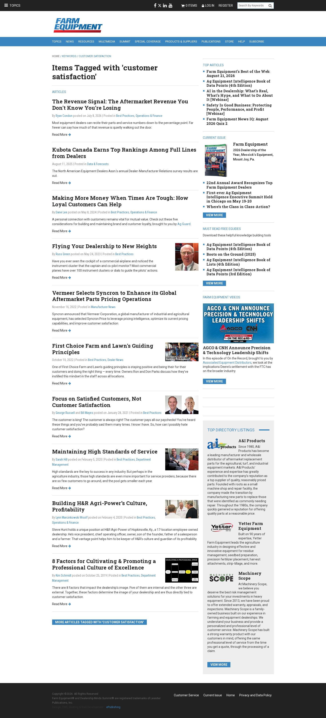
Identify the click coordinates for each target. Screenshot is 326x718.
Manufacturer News (103, 307)
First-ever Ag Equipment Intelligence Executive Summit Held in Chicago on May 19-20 (239, 196)
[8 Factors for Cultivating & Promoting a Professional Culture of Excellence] (181, 570)
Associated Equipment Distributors (227, 362)
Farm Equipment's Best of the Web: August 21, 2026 (238, 73)
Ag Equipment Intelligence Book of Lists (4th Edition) (238, 261)
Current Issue (212, 695)
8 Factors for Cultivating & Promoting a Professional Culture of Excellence (104, 564)
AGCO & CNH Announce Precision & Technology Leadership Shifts (237, 350)
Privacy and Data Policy (255, 695)
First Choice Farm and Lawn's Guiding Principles (102, 349)
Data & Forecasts (98, 164)
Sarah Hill (61, 459)
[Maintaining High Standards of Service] (181, 459)
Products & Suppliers (181, 41)
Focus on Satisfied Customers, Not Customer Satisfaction (96, 402)
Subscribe (256, 41)
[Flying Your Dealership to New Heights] (186, 257)
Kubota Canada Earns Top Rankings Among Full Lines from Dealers (124, 153)
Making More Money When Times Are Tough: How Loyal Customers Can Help (120, 201)
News (70, 41)
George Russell (65, 413)
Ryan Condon (64, 116)
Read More (59, 134)
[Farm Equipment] (216, 160)
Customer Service (186, 695)
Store (229, 41)
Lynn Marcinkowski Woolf (72, 517)
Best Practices (125, 116)
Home (56, 56)
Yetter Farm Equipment (250, 526)
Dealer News (115, 360)
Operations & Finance (149, 116)
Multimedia (107, 41)
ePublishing (113, 707)
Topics (15, 5)
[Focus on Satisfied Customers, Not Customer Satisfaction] (181, 404)
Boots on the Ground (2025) (231, 254)
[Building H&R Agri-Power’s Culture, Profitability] (181, 509)
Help (241, 41)
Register (226, 5)
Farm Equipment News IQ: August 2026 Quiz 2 (237, 121)
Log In (209, 5)
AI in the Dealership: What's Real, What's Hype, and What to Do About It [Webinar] (239, 95)
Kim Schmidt (63, 575)
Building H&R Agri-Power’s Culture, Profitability (99, 506)
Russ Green (63, 254)
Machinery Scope (249, 576)
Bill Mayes (87, 413)
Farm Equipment (250, 144)
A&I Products (251, 440)
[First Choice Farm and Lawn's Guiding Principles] (181, 351)
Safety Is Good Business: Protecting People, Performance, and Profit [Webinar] (239, 109)
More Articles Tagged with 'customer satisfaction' (99, 622)
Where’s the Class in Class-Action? (238, 206)
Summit (125, 41)
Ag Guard (183, 224)
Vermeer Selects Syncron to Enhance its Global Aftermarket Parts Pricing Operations (114, 296)
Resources (86, 41)
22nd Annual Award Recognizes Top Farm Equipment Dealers (239, 184)
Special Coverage (148, 41)
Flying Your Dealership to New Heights (104, 246)
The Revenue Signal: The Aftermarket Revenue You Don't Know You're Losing (120, 104)
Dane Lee (61, 212)
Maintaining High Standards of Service (104, 451)
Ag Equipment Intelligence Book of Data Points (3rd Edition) (238, 271)
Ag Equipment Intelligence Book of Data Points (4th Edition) (238, 83)
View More (214, 215)
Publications (211, 41)
